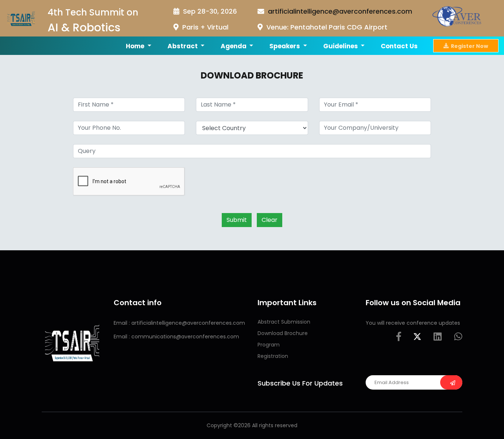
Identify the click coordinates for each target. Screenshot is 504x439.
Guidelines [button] (341, 46)
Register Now (468, 45)
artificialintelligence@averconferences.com (340, 11)
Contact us (399, 46)
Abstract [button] (183, 46)
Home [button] (136, 46)
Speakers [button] (285, 46)
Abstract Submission (284, 321)
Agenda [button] (234, 46)
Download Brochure (283, 333)
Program (269, 344)
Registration (273, 356)
